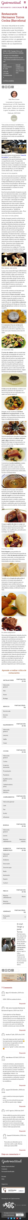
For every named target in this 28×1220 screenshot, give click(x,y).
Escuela (4, 1176)
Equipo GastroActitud (8, 1166)
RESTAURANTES (6, 7)
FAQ (3, 1179)
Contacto (4, 1169)
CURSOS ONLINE (17, 7)
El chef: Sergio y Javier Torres (20, 928)
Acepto (19, 1215)
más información (10, 1215)
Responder (22, 1003)
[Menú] (24, 1)
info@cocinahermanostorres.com (13, 57)
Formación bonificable (8, 1171)
